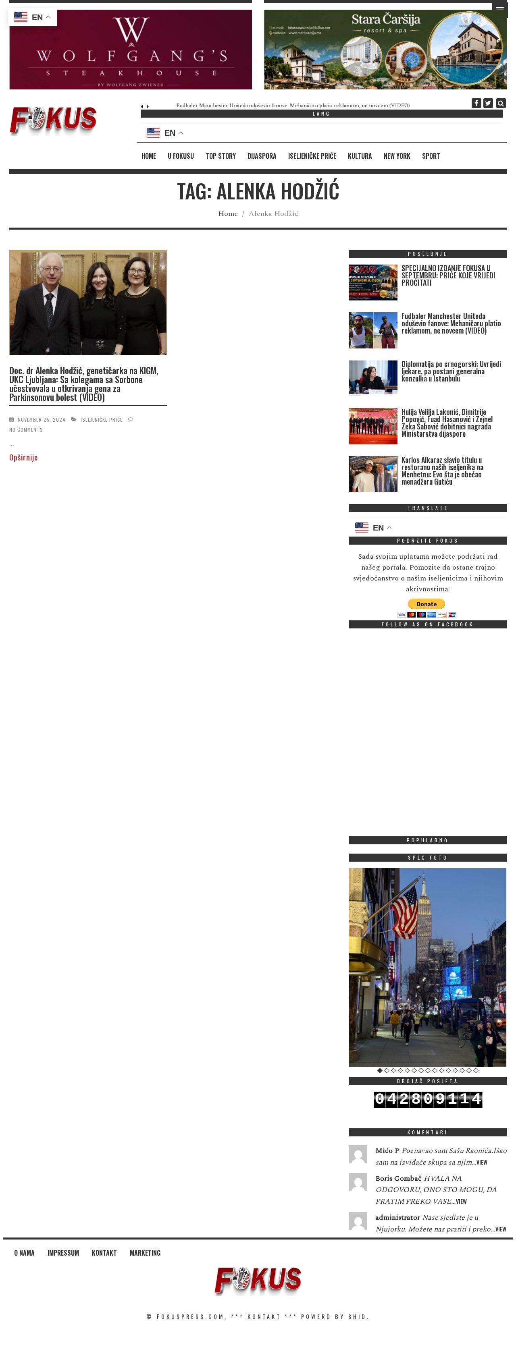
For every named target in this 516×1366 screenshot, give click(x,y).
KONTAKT (264, 1316)
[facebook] (476, 103)
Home (148, 156)
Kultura (360, 156)
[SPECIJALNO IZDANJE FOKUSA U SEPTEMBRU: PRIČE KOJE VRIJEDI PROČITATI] (373, 284)
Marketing (145, 1253)
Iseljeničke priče (312, 156)
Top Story (221, 156)
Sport (431, 156)
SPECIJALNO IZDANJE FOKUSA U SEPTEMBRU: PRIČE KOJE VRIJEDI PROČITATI (448, 275)
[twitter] (488, 103)
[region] (130, 49)
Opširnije (23, 457)
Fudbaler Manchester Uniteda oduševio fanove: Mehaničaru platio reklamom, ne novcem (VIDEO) (269, 106)
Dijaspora (262, 156)
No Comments (26, 429)
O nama (24, 1253)
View (481, 1162)
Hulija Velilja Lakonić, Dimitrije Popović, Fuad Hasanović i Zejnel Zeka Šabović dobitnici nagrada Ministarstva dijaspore (447, 422)
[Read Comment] (358, 1156)
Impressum (63, 1253)
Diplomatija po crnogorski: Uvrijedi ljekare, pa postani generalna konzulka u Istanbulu (451, 371)
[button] (130, 49)
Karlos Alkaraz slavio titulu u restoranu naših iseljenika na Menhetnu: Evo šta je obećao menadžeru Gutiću (442, 470)
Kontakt (104, 1253)
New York (397, 156)
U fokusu (181, 156)
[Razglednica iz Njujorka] (428, 967)
